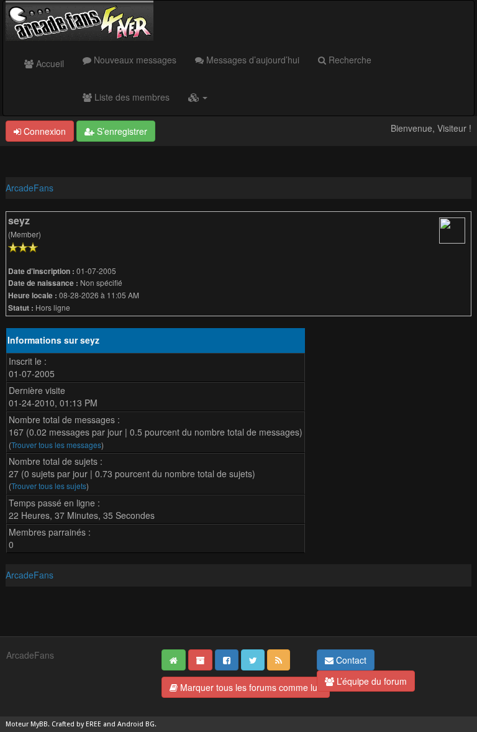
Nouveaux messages (133, 59)
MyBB (39, 724)
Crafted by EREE (76, 724)
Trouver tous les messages (56, 444)
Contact (350, 660)
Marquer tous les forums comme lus (250, 687)
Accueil (49, 63)
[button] (198, 97)
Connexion (43, 131)
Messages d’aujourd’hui (251, 59)
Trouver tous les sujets (48, 485)
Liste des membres (131, 97)
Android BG (136, 724)
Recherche (348, 59)
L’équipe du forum (370, 681)
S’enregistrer (120, 131)
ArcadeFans (29, 187)
